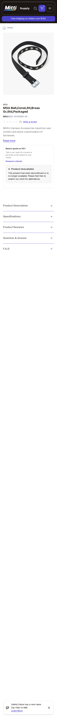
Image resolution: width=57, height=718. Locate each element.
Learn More (17, 710)
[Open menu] (49, 8)
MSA (5, 104)
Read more (9, 140)
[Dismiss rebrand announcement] (49, 707)
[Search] (35, 8)
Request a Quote (14, 161)
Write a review (30, 121)
